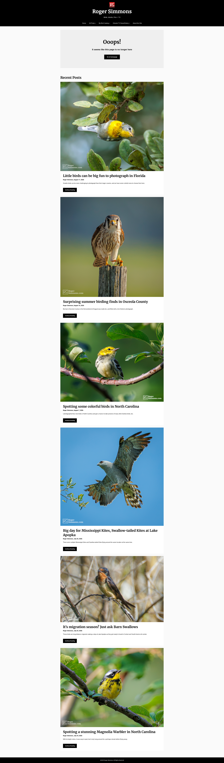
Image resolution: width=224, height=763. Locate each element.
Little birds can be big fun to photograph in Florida (104, 176)
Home (84, 23)
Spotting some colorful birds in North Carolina (101, 406)
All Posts (92, 23)
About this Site (137, 23)
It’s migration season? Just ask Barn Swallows (100, 627)
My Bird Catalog (104, 23)
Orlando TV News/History (121, 23)
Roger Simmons (112, 11)
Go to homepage (112, 57)
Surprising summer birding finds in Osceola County (105, 302)
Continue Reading (70, 190)
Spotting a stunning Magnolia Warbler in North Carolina (109, 732)
